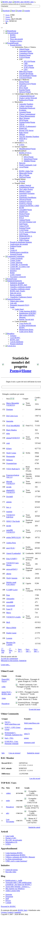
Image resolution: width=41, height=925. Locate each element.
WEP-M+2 (23, 139)
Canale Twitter (15, 260)
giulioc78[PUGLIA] (13, 537)
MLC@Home (24, 175)
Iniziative (13, 271)
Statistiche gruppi (33, 753)
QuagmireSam (11, 463)
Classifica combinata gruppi (20, 289)
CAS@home (23, 230)
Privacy (8, 901)
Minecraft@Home (25, 173)
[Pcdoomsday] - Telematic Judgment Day (14, 734)
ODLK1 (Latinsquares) (27, 126)
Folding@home (15, 246)
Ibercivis (22, 163)
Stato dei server (15, 293)
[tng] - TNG (9, 738)
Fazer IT (9, 609)
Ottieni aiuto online (17, 301)
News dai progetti (16, 39)
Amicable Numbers (26, 104)
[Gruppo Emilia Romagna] (23, 548)
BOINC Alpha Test (26, 171)
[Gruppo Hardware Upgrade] (23, 521)
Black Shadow (11, 430)
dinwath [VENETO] (10, 482)
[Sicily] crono (11, 453)
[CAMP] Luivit (11, 590)
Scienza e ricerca (16, 41)
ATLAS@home (29, 61)
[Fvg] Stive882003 (13, 426)
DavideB (9, 497)
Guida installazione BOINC (15, 855)
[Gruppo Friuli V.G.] (23, 426)
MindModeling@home (27, 149)
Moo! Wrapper (24, 118)
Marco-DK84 (11, 628)
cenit (8, 443)
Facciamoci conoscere (18, 277)
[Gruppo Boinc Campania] (23, 590)
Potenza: (8, 19)
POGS (21, 218)
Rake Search (23, 132)
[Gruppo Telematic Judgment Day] (2, 734)
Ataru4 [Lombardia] (13, 553)
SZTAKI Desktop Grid (27, 222)
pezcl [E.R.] (10, 548)
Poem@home (24, 216)
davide (8, 526)
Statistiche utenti (34, 827)
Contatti (8, 903)
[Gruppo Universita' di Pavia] (23, 559)
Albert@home (24, 49)
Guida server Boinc (26, 332)
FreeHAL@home (25, 204)
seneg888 (9, 602)
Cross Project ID (25, 323)
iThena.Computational (27, 114)
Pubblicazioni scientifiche (19, 252)
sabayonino (28, 728)
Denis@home (24, 82)
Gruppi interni (15, 269)
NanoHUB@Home (26, 73)
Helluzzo (9, 460)
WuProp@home (25, 177)
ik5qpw (9, 448)
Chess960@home (25, 210)
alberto (8, 574)
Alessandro (10, 599)
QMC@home (24, 240)
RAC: (7, 21)
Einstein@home (25, 55)
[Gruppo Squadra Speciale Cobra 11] (23, 476)
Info (3, 753)
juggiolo (9, 512)
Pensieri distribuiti (16, 344)
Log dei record (34, 778)
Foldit (12, 248)
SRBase (22, 134)
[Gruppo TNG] (2, 738)
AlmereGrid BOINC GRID (29, 206)
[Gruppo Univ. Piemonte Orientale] (2, 743)
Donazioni (9, 896)
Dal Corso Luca (12, 416)
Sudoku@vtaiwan (25, 201)
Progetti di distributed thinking (21, 242)
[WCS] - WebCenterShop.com (12, 723)
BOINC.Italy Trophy (17, 291)
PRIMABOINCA (25, 236)
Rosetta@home (24, 90)
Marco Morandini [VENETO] (12, 404)
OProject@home (25, 199)
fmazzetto (9, 421)
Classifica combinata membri (20, 287)
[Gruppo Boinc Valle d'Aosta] (23, 469)
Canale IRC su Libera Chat (20, 267)
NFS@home (23, 120)
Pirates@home (24, 214)
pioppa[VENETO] (13, 438)
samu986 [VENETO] (10, 531)
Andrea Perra (11, 543)
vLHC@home (29, 67)
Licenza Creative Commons (11, 912)
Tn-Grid (22, 181)
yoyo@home (23, 167)
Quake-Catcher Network (28, 98)
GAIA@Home (24, 57)
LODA (21, 145)
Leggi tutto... (5, 665)
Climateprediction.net (27, 96)
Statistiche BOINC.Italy (18, 285)
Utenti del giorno (11, 870)
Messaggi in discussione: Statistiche (13, 661)
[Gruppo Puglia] (23, 538)
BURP (21, 208)
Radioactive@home (26, 100)
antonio (9, 502)
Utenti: (7, 15)
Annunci (13, 336)
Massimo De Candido (10, 644)
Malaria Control (25, 191)
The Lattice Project (26, 189)
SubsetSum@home (30, 159)
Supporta (8, 894)
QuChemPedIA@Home (28, 76)
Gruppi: (7, 17)
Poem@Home (20, 371)
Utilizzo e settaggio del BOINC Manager (20, 857)
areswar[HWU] (11, 569)
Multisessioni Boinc (26, 329)
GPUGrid (22, 86)
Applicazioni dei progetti (19, 244)
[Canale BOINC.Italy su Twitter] (18, 11)
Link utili (13, 303)
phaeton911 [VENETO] (10, 491)
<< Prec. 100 (3, 650)
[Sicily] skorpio (11, 578)
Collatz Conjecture (26, 106)
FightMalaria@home (26, 187)
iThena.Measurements (27, 116)
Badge (12, 273)
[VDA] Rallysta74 (13, 469)
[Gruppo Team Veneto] (23, 404)
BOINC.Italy (14, 340)
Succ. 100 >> (28, 650)
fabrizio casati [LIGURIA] (11, 583)
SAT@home (23, 234)
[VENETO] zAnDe (13, 617)
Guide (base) (19, 309)
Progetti (13, 37)
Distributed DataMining (27, 197)
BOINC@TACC (25, 153)
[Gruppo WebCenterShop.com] (2, 723)
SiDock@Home (25, 92)
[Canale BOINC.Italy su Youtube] (12, 11)
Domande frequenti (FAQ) (19, 305)
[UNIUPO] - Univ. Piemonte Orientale (11, 743)
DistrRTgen (23, 212)
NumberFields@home (27, 122)
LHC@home (28, 65)
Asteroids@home (25, 51)
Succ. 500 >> (36, 650)
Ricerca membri (15, 295)
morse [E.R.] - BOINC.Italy (7, 693)
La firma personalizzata (13, 859)
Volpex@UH (24, 226)
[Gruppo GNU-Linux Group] (2, 729)
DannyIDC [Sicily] (6, 680)
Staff (7, 898)
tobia (8, 433)
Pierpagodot (10, 456)
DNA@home (28, 157)
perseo (26, 738)
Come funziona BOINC (27, 311)
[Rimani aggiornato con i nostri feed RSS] (26, 11)
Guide (12, 307)
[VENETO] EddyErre (10, 516)
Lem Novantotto (10, 821)
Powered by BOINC (8, 906)
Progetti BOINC (16, 45)
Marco (8, 613)
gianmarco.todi (29, 742)
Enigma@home (24, 228)
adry (7, 813)
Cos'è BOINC (15, 338)
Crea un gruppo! (14, 753)
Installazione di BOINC (27, 313)
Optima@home (24, 220)
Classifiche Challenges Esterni (21, 297)
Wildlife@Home (30, 161)
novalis (8, 487)
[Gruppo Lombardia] (23, 553)
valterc (8, 793)
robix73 (27, 734)
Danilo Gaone (11, 633)
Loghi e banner (15, 275)
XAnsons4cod (24, 238)
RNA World (23, 88)
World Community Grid (27, 165)
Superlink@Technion (27, 193)
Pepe (8, 595)
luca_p (8, 507)
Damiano (9, 409)
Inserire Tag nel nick (26, 319)
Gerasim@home (25, 112)
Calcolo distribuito (16, 342)
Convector (23, 195)
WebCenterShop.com (31, 723)
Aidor (4, 698)
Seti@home (23, 224)
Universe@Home (25, 78)
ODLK (21, 124)
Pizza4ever (5, 704)
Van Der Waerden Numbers (29, 136)
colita (3, 687)
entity (8, 801)
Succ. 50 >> (20, 650)
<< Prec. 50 (11, 650)
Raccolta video (10, 872)
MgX (8, 622)
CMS (26, 63)
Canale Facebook (16, 258)
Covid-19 (13, 250)
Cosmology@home (26, 53)
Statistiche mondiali (17, 283)
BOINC (13, 35)
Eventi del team (34, 709)
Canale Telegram (16, 262)
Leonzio (9, 638)
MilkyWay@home (25, 71)
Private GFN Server (26, 130)
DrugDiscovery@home (27, 84)
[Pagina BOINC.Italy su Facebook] (5, 11)
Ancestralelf (10, 606)
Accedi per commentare (9, 659)
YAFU (21, 141)
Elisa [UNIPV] (11, 559)
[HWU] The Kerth (13, 521)
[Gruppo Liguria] (23, 583)
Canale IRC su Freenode (19, 264)
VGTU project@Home (27, 232)
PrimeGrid (23, 128)
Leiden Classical (25, 185)
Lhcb (25, 69)
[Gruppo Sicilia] (23, 453)
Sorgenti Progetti (16, 254)
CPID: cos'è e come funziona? (16, 861)
